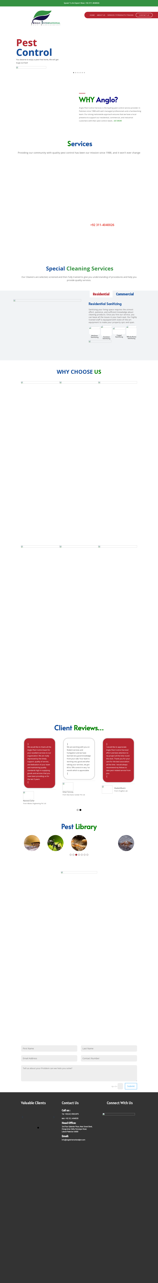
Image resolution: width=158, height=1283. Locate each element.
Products (121, 15)
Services (111, 15)
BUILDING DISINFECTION (115, 178)
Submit (131, 1086)
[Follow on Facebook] (107, 1110)
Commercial (125, 294)
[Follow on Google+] (117, 1110)
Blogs (130, 15)
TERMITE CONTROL (33, 182)
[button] (78, 810)
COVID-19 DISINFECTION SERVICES (119, 182)
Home (92, 15)
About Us (101, 15)
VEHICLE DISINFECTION (115, 173)
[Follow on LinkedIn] (127, 1110)
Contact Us (144, 15)
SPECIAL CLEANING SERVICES (117, 195)
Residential (101, 294)
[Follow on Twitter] (133, 1110)
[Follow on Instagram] (122, 1110)
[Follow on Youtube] (112, 1110)
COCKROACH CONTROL (35, 195)
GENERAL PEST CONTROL (36, 177)
